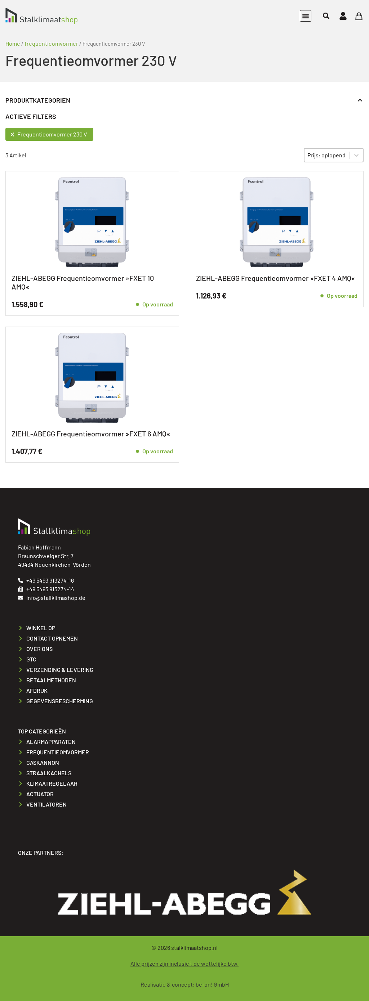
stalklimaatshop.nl (194, 947)
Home (12, 43)
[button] (305, 16)
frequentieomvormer (51, 43)
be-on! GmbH (212, 984)
